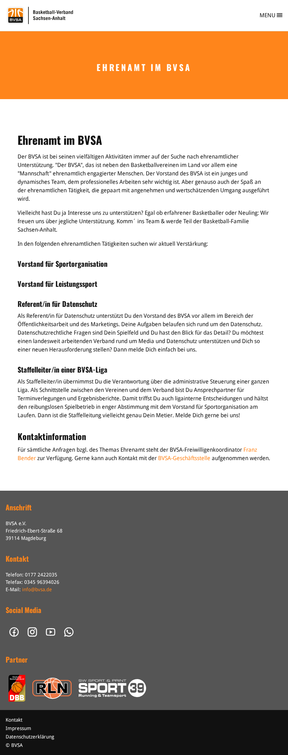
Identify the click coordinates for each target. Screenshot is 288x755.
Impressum (18, 728)
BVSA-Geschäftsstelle (184, 458)
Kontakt (14, 720)
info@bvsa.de (37, 589)
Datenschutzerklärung (30, 737)
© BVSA (14, 745)
